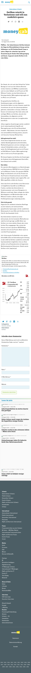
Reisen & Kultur (6, 582)
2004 (17, 666)
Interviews (5, 594)
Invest (4, 539)
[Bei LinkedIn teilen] (19, 21)
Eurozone (4, 547)
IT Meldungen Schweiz (8, 567)
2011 (22, 664)
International (5, 511)
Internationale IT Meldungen (10, 569)
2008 (3, 666)
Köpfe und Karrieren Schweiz (10, 502)
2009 (28, 664)
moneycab (6, 40)
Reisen (4, 588)
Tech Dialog (5, 575)
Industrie (4, 326)
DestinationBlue (6, 590)
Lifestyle (4, 586)
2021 (18, 662)
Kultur (3, 584)
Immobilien (5, 618)
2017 (2, 664)
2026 (1, 662)
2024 (8, 662)
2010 (25, 664)
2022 (15, 662)
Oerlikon (5, 270)
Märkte (4, 543)
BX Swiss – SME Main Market (10, 530)
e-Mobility (5, 607)
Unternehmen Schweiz (15, 9)
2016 (5, 664)
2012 (18, 664)
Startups (4, 558)
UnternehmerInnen (7, 622)
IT (2, 560)
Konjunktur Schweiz (7, 498)
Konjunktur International (9, 517)
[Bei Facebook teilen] (12, 21)
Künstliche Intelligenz (8, 562)
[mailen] (22, 21)
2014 (12, 664)
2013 (15, 664)
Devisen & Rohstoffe (7, 554)
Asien (3, 545)
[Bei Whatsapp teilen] (15, 21)
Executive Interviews (8, 599)
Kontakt (15, 646)
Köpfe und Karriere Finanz (9, 534)
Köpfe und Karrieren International (11, 522)
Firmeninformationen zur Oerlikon (11, 272)
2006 (10, 666)
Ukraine (4, 614)
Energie (4, 605)
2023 (12, 662)
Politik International (7, 515)
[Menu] (2, 2)
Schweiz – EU (6, 616)
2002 (24, 666)
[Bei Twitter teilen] (8, 21)
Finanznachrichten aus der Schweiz (12, 528)
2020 (22, 662)
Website (4, 384)
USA (3, 549)
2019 (25, 662)
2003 (21, 666)
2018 (29, 662)
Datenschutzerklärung (15, 642)
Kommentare (5, 620)
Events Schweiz (6, 500)
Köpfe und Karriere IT (8, 571)
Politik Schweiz (6, 496)
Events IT (4, 573)
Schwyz (4, 507)
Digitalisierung (6, 564)
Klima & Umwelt (6, 603)
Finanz (4, 526)
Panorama (5, 519)
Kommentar (5, 346)
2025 (5, 662)
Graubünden (5, 504)
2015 (8, 664)
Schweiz (4, 491)
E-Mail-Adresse (6, 377)
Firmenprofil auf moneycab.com (10, 269)
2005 (14, 666)
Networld (4, 577)
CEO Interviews (6, 597)
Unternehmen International (9, 513)
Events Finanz (6, 537)
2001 (27, 666)
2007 (7, 666)
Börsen (4, 552)
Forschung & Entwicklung (9, 612)
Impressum (15, 638)
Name (4, 369)
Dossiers (4, 609)
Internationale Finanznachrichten (11, 532)
